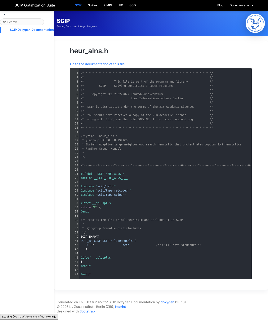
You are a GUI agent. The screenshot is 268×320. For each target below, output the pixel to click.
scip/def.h (105, 186)
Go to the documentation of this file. (97, 64)
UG (121, 5)
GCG (132, 5)
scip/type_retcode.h (113, 190)
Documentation (240, 5)
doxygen (167, 302)
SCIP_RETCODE (91, 240)
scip (125, 245)
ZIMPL (108, 5)
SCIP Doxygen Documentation (32, 29)
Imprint (120, 307)
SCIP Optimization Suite (35, 5)
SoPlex (92, 5)
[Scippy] (255, 23)
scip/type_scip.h (110, 194)
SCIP (78, 5)
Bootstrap (87, 311)
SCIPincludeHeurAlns (118, 240)
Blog (220, 5)
